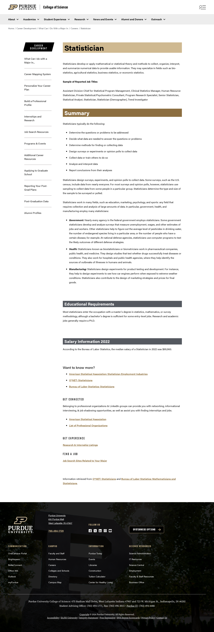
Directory (52, 576)
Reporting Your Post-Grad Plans (35, 187)
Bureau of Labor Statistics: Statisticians (91, 386)
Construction (95, 570)
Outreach (156, 19)
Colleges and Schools (58, 570)
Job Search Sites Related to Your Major (85, 460)
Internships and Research (32, 118)
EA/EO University (69, 617)
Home (11, 28)
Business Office (136, 582)
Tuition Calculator (97, 576)
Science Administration (140, 553)
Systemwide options (144, 529)
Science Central (136, 565)
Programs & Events (35, 143)
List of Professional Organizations (88, 425)
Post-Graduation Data (36, 201)
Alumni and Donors (132, 19)
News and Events (103, 19)
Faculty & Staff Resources (141, 576)
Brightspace (14, 559)
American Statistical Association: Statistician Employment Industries (108, 374)
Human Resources (57, 559)
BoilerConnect (15, 565)
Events (92, 559)
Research (79, 19)
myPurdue (13, 582)
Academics (29, 19)
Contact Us (162, 617)
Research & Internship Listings (80, 445)
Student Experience (55, 19)
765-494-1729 (56, 531)
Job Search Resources (36, 132)
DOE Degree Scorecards (128, 617)
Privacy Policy (148, 617)
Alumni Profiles (32, 213)
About (11, 19)
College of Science (55, 7)
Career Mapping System (37, 74)
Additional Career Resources (34, 157)
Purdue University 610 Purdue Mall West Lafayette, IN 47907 (60, 519)
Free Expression (107, 617)
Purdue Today (95, 553)
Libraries (93, 565)
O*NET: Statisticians (80, 380)
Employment (135, 570)
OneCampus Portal (17, 553)
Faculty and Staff (56, 553)
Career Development (26, 28)
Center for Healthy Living (101, 582)
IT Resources (135, 559)
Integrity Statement (88, 617)
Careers (74, 28)
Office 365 (13, 570)
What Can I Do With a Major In (53, 28)
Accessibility (53, 617)
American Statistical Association (87, 419)
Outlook (12, 576)
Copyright (84, 614)
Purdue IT (132, 606)
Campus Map (54, 582)
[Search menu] (202, 7)
